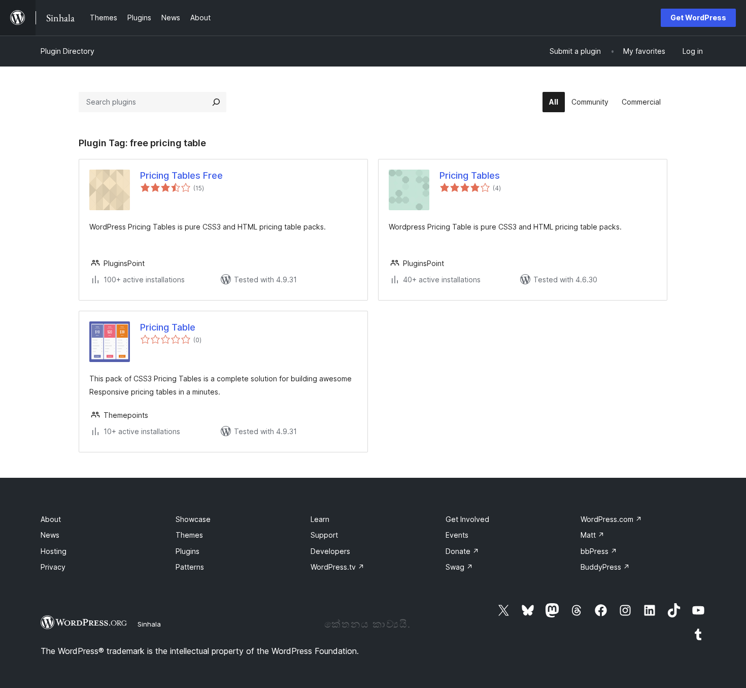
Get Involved (467, 519)
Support (324, 535)
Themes (189, 535)
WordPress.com (611, 519)
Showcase (193, 519)
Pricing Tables (469, 175)
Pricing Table (167, 327)
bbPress (599, 551)
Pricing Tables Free (181, 175)
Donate (462, 551)
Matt (592, 535)
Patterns (190, 567)
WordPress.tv (337, 567)
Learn (320, 519)
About (51, 519)
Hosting (53, 551)
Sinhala (149, 624)
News (50, 535)
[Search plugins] (216, 102)
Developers (330, 551)
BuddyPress (605, 567)
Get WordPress (698, 17)
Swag (459, 567)
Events (457, 535)
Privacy (53, 567)
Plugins (187, 551)
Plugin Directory (67, 51)
